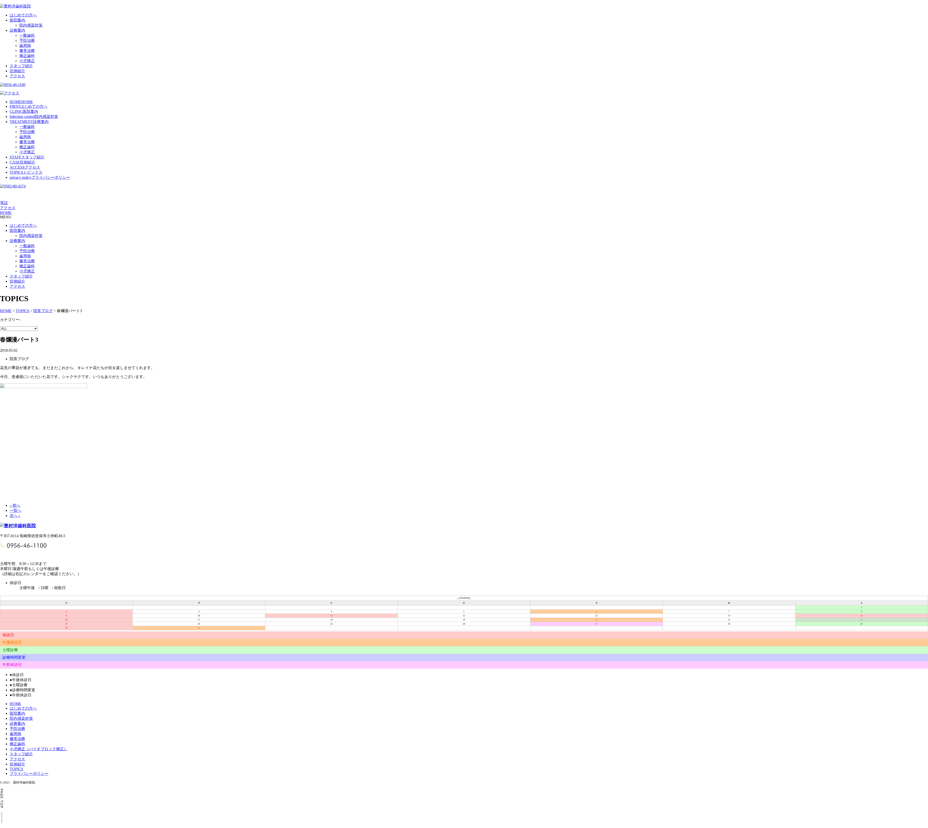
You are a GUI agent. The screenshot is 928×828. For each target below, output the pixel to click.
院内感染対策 (31, 25)
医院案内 (17, 20)
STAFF (27, 157)
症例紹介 (17, 71)
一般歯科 (27, 35)
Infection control (34, 116)
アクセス (17, 76)
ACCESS (25, 167)
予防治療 (27, 40)
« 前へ (15, 505)
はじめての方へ (23, 15)
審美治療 (27, 51)
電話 (4, 203)
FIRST (28, 106)
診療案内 (17, 30)
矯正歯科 (27, 56)
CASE (22, 162)
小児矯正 (27, 61)
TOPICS (26, 172)
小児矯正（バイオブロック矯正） (39, 749)
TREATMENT (29, 122)
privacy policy (40, 177)
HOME (21, 102)
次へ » (15, 516)
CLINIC (24, 111)
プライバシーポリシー (29, 773)
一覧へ (15, 510)
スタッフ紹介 (21, 66)
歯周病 (25, 45)
